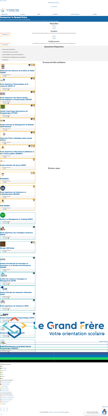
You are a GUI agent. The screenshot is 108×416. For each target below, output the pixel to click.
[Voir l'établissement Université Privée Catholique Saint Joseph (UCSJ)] (4, 136)
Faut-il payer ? (5, 59)
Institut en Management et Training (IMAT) (16, 219)
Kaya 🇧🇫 (4, 143)
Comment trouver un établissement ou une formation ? (14, 57)
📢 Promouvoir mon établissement (7, 397)
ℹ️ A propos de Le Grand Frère (6, 399)
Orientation (55, 14)
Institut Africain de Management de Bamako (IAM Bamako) (17, 126)
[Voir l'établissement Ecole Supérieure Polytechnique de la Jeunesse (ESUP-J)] (2, 82)
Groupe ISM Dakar (7, 248)
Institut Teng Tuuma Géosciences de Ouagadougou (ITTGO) (14, 112)
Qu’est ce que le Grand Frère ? (8, 49)
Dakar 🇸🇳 (4, 76)
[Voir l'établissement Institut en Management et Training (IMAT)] (2, 217)
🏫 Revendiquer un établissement (7, 395)
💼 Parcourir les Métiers (5, 384)
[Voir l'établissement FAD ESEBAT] (2, 203)
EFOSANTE (4, 179)
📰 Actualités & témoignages (5, 392)
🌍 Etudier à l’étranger (4, 390)
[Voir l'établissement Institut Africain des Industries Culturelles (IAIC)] (3, 290)
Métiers (38, 14)
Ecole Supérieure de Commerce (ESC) (14, 306)
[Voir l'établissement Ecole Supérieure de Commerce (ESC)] (2, 304)
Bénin (1, 366)
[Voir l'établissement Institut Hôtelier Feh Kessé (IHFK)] (2, 163)
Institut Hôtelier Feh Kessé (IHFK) (13, 165)
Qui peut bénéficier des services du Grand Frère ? (13, 54)
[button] (54, 49)
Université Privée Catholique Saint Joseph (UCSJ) (16, 139)
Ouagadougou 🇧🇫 (6, 89)
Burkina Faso (3, 368)
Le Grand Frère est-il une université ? (10, 52)
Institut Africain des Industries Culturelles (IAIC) (16, 293)
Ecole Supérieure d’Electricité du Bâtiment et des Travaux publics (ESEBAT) (17, 153)
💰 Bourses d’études (4, 388)
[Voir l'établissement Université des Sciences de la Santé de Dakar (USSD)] (2, 68)
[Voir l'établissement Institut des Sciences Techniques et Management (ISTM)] (3, 277)
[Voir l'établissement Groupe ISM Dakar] (2, 246)
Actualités (95, 14)
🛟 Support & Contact (4, 401)
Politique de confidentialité (54, 412)
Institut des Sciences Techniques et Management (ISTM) (13, 280)
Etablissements (4, 14)
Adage (67, 412)
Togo (1, 378)
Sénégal (2, 376)
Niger (1, 374)
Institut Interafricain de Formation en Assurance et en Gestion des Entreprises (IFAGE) (15, 265)
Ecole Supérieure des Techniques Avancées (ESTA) (16, 234)
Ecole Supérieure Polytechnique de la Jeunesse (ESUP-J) (14, 85)
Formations (22, 14)
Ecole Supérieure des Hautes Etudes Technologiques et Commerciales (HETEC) (16, 99)
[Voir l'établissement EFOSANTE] (2, 176)
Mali (1, 372)
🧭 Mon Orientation (4, 386)
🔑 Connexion (54, 6)
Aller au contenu (3, 0)
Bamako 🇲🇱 (5, 130)
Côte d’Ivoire (3, 370)
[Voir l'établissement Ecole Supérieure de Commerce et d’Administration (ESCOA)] (2, 190)
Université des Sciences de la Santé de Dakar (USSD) (17, 71)
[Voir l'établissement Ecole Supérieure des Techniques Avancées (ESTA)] (2, 230)
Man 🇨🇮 (4, 168)
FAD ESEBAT (5, 206)
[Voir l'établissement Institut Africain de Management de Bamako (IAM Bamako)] (2, 122)
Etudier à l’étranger (75, 14)
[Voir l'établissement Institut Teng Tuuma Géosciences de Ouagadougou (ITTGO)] (2, 109)
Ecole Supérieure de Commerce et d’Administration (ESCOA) (13, 193)
